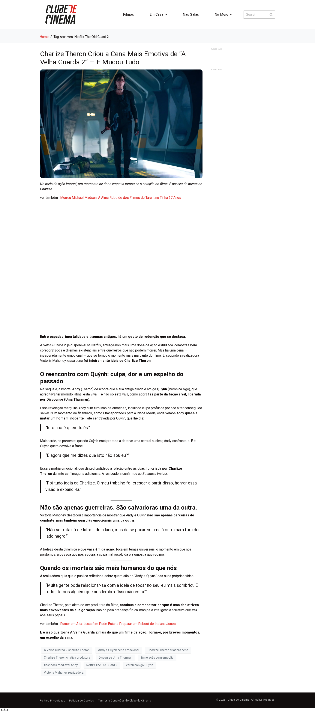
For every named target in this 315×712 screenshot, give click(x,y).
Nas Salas (191, 14)
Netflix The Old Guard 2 (101, 665)
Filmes (128, 14)
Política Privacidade (52, 700)
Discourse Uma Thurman (115, 657)
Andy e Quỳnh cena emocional (118, 650)
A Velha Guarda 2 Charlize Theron (67, 650)
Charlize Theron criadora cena (168, 650)
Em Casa (157, 14)
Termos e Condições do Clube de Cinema (124, 700)
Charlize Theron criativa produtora (67, 657)
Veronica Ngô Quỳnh (139, 665)
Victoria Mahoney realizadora (64, 672)
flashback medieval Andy (61, 665)
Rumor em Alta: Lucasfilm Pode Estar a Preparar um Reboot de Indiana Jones (118, 624)
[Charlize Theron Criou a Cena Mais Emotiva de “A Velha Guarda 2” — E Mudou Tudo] (121, 123)
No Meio (221, 14)
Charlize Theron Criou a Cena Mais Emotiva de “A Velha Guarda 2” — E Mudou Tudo (113, 58)
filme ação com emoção (157, 657)
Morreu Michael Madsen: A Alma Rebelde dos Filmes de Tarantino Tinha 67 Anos (120, 198)
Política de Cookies (81, 700)
